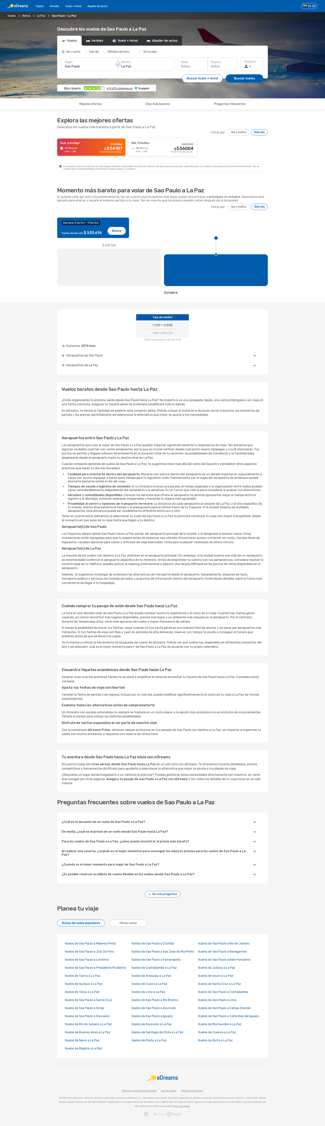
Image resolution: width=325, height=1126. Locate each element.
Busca (116, 231)
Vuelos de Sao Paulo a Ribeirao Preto (90, 943)
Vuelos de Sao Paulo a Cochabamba (223, 992)
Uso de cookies (168, 1091)
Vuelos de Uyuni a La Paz (215, 976)
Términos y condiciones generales (139, 1091)
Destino (126, 62)
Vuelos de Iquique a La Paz (83, 984)
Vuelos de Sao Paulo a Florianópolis (156, 959)
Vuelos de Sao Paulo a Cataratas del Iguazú (228, 1016)
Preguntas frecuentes (230, 104)
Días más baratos (158, 104)
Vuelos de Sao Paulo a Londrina (87, 959)
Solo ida (259, 132)
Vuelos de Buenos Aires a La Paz (87, 1032)
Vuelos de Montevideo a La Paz (219, 1024)
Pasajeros (250, 61)
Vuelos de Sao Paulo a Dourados (87, 1016)
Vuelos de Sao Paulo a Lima (217, 1000)
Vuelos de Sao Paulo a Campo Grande (224, 1008)
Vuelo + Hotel (73, 6)
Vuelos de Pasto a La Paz (148, 1040)
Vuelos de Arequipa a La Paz (151, 976)
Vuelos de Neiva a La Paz (82, 1040)
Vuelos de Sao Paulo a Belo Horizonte (224, 959)
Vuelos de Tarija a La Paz (82, 992)
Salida (184, 62)
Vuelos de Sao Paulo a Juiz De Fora (89, 951)
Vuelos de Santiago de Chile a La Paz (157, 1032)
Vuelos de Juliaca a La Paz (216, 967)
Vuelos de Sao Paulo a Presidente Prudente (95, 967)
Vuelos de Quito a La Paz (215, 1040)
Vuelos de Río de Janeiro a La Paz (88, 1024)
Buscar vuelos (244, 78)
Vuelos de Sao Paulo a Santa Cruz (88, 1000)
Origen (69, 62)
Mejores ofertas (90, 104)
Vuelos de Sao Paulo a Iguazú (152, 1016)
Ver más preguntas (164, 894)
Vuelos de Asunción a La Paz (151, 1024)
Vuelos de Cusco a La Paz (149, 984)
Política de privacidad (192, 1091)
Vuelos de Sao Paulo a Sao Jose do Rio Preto (162, 951)
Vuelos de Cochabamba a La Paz (154, 967)
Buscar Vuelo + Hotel (202, 78)
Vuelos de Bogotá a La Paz (83, 1048)
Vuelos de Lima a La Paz (148, 992)
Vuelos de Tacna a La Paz (82, 976)
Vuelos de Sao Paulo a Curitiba (152, 943)
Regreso (216, 62)
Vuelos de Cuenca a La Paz (217, 1032)
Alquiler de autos (97, 6)
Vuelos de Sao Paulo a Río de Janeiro (224, 943)
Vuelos (40, 6)
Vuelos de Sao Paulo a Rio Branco (154, 1000)
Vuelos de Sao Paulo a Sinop (84, 1008)
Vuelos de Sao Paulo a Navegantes (222, 951)
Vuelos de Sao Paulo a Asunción (153, 1008)
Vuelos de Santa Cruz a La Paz (219, 984)
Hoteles (54, 6)
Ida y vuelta (238, 132)
